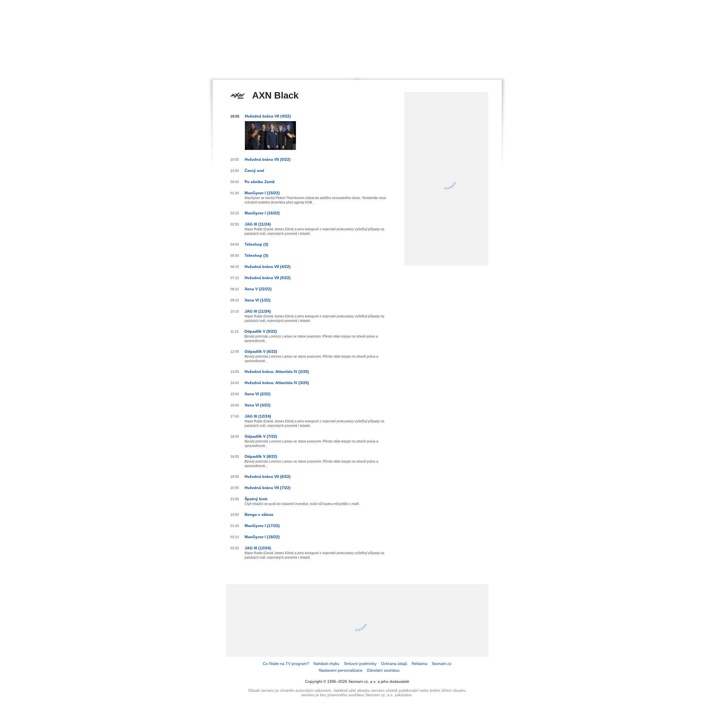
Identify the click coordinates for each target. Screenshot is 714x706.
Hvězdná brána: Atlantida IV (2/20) (277, 371)
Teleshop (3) (256, 244)
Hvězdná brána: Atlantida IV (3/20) (277, 382)
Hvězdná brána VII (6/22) (268, 476)
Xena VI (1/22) (258, 300)
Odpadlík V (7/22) (261, 436)
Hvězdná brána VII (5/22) (268, 159)
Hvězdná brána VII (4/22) (268, 116)
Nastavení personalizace (340, 670)
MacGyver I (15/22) (262, 193)
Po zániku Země (260, 182)
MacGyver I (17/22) (262, 525)
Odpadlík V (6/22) (261, 351)
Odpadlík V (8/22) (261, 456)
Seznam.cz (441, 663)
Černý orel (254, 170)
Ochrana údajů (394, 663)
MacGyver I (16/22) (262, 213)
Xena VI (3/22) (258, 405)
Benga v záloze (259, 514)
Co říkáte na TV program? (286, 663)
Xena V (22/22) (258, 289)
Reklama (419, 663)
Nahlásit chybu (326, 663)
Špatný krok (256, 499)
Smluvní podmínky (360, 663)
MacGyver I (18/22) (262, 537)
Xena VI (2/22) (258, 394)
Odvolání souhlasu (383, 670)
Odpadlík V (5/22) (260, 331)
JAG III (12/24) (258, 416)
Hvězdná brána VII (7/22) (268, 487)
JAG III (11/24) (258, 224)
